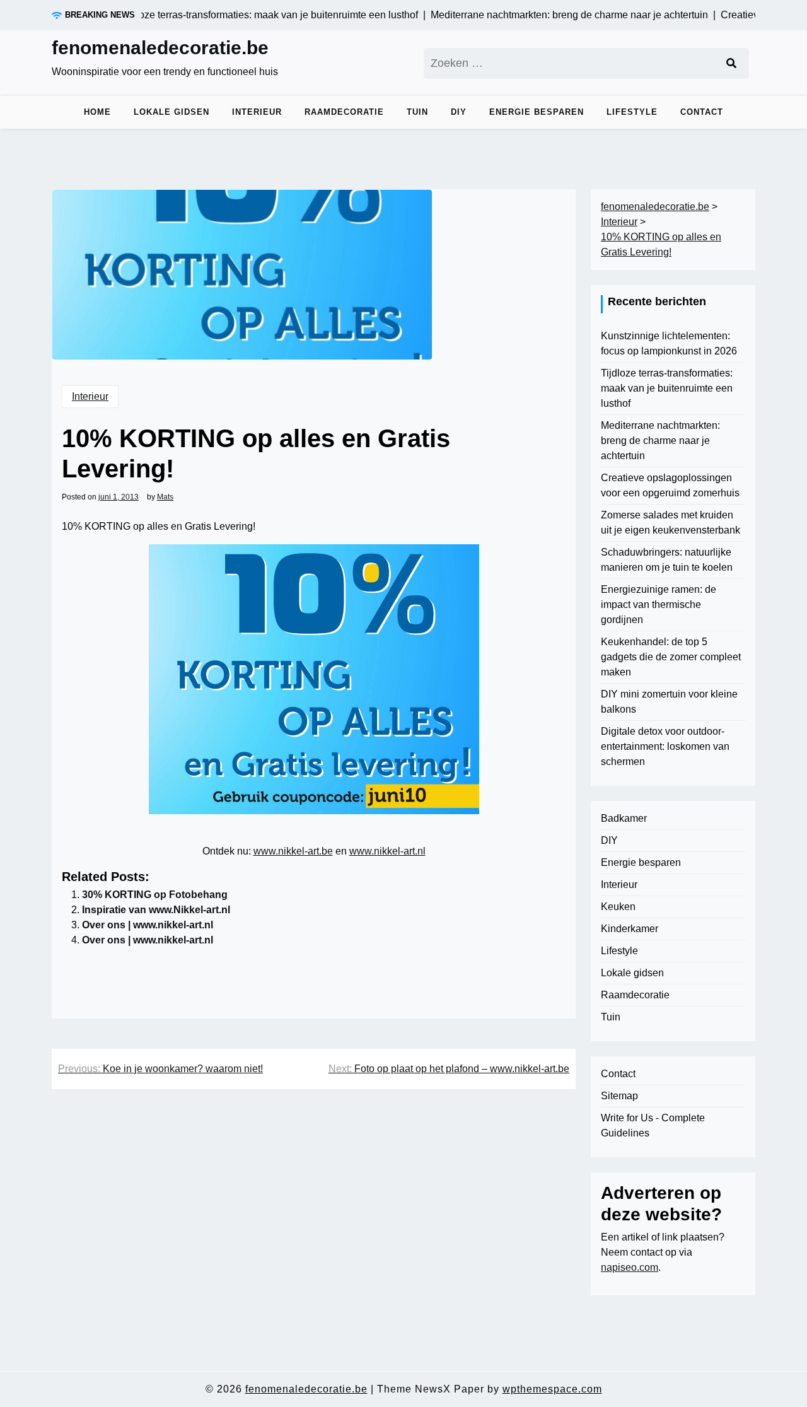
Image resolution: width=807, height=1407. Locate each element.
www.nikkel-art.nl (387, 851)
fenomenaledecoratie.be (160, 47)
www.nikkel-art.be (293, 851)
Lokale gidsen (171, 112)
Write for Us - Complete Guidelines (653, 1125)
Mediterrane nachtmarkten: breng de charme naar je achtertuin (660, 440)
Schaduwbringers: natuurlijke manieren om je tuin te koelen (667, 560)
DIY (459, 112)
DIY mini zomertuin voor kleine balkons (669, 702)
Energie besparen (536, 112)
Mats (165, 497)
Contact (701, 112)
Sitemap (619, 1095)
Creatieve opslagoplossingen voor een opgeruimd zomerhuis (670, 485)
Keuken (618, 906)
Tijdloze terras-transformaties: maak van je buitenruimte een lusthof (667, 388)
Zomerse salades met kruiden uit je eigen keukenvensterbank (670, 522)
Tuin (417, 112)
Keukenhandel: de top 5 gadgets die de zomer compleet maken (671, 656)
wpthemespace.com (552, 1389)
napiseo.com (629, 1267)
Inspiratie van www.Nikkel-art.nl (156, 909)
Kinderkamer (629, 928)
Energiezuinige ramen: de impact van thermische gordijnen (658, 604)
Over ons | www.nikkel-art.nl (147, 925)
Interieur (257, 112)
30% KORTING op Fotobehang (155, 894)
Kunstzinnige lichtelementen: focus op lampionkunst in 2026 (669, 343)
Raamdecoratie (344, 112)
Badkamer (624, 818)
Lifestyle (632, 112)
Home (97, 112)
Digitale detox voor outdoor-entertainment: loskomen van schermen (665, 746)
